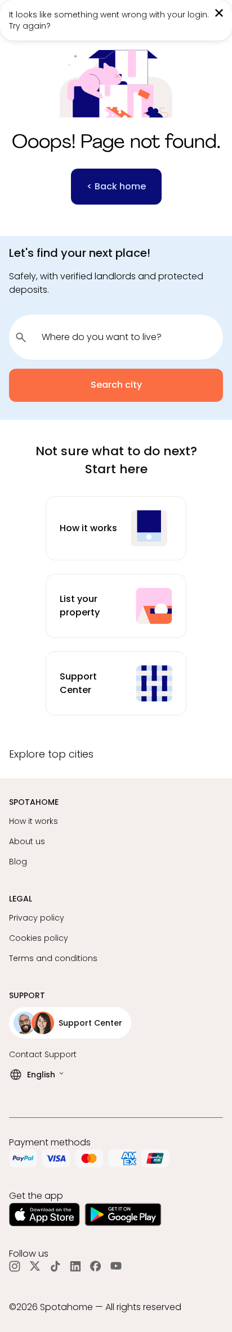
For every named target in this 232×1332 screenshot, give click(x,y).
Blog (18, 861)
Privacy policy (36, 917)
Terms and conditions (53, 958)
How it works (33, 821)
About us (27, 841)
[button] (116, 758)
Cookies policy (38, 938)
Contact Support (43, 1054)
